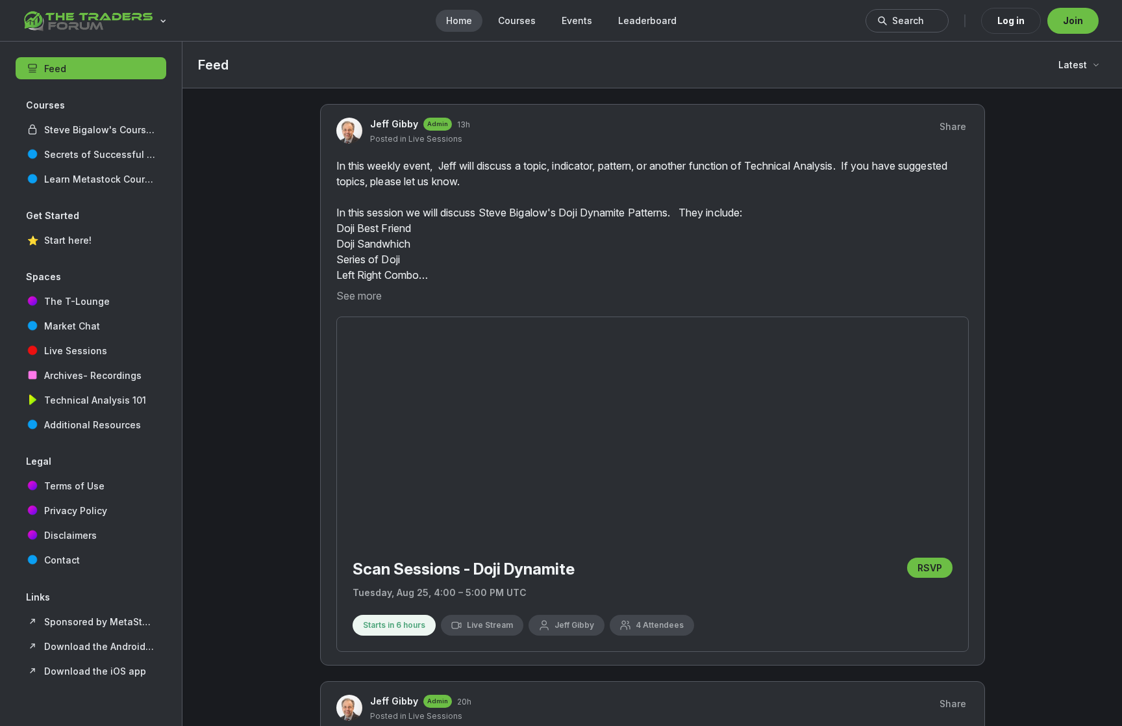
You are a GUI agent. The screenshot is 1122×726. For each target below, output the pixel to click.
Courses (517, 20)
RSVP (706, 716)
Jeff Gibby (394, 352)
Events (577, 20)
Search (908, 20)
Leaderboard (647, 20)
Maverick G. (847, 695)
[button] (91, 129)
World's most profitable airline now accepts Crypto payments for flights (895, 668)
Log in (1011, 20)
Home (459, 20)
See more (359, 524)
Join (1073, 20)
